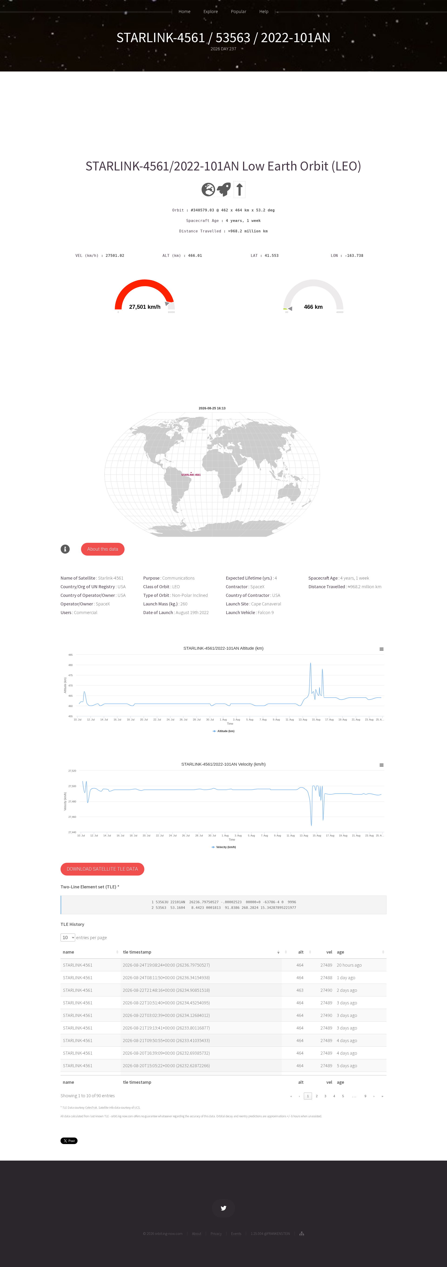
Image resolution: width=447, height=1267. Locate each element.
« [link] (291, 1096)
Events (236, 1233)
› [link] (373, 1096)
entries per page (91, 937)
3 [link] (325, 1096)
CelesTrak (91, 1108)
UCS (137, 1108)
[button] (116, 951)
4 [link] (334, 1096)
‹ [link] (299, 1096)
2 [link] (317, 1096)
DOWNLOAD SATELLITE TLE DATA (102, 869)
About (196, 1233)
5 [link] (343, 1096)
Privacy (216, 1233)
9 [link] (365, 1096)
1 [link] (308, 1096)
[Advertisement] (200, 113)
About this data (102, 549)
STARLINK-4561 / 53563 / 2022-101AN (223, 37)
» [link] (382, 1096)
